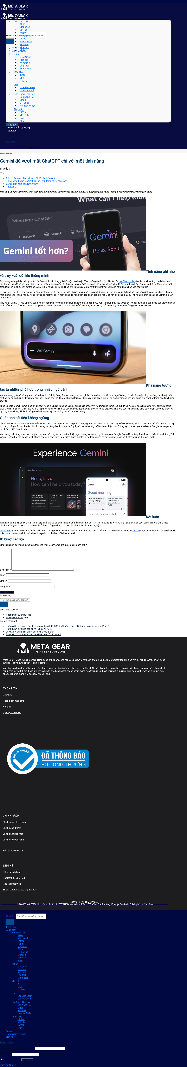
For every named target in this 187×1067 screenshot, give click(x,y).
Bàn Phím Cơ (21, 21)
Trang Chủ (13, 15)
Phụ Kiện (18, 109)
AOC (22, 75)
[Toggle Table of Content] (2, 173)
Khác (22, 50)
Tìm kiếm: (10, 35)
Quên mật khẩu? (8, 1065)
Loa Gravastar (27, 87)
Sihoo (23, 99)
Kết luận (12, 186)
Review (12, 124)
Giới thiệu (7, 695)
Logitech (24, 65)
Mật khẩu (5, 1054)
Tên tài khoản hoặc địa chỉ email (17, 1048)
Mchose (24, 44)
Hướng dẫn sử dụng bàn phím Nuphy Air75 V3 (29, 629)
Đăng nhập (27, 1060)
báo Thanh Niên (126, 281)
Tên (2, 575)
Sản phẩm (13, 18)
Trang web (5, 586)
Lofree (23, 29)
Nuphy (23, 32)
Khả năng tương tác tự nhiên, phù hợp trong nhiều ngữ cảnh (37, 181)
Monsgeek (25, 26)
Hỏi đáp (7, 706)
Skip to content (7, 1)
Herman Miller (27, 105)
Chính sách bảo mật (13, 833)
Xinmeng (25, 47)
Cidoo (23, 38)
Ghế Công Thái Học (24, 94)
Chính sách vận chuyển (14, 822)
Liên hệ (12, 130)
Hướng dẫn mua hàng (13, 700)
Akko (22, 24)
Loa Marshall (27, 90)
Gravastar (25, 56)
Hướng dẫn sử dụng (19, 127)
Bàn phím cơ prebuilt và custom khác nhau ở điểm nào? (33, 634)
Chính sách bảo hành (13, 839)
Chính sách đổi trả (12, 828)
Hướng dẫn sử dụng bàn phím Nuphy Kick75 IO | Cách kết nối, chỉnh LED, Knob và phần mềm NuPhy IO (57, 626)
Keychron (25, 35)
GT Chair (24, 102)
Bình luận (5, 569)
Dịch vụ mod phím (12, 712)
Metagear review (6, 153)
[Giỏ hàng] (8, 135)
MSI (22, 78)
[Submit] (10, 41)
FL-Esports (26, 41)
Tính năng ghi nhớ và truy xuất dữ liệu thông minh (32, 178)
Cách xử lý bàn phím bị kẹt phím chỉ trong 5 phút (30, 631)
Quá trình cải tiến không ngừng (23, 183)
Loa (16, 84)
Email (3, 580)
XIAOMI (24, 81)
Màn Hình (19, 72)
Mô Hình (24, 115)
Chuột (17, 53)
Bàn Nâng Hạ (27, 96)
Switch (23, 118)
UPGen (23, 112)
